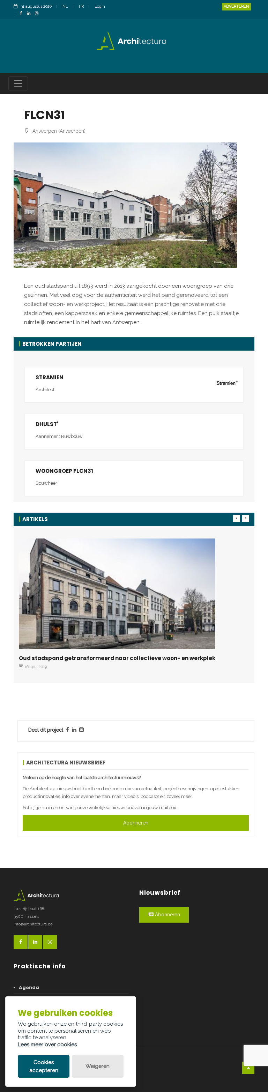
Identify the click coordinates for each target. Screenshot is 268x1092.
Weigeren (97, 1066)
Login (100, 6)
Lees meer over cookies (47, 1044)
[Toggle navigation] (18, 83)
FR (81, 6)
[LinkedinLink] (30, 14)
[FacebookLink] (23, 14)
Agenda (29, 987)
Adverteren (236, 6)
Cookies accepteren (43, 1066)
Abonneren (135, 823)
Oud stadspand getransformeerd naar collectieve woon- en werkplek (117, 658)
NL (65, 6)
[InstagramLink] (38, 14)
